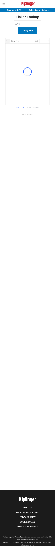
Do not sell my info (27, 527)
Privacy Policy (28, 517)
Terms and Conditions (27, 512)
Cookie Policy (27, 522)
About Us (27, 508)
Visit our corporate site (30, 539)
